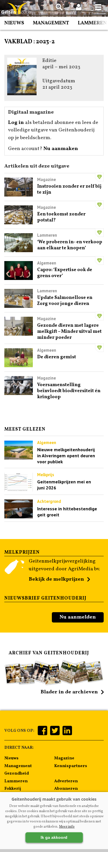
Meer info (67, 826)
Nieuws (14, 23)
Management (51, 23)
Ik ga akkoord (54, 837)
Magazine (64, 758)
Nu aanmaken (60, 148)
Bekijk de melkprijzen (56, 579)
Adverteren (66, 781)
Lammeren (92, 23)
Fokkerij (12, 788)
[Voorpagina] (17, 8)
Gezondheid (16, 773)
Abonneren (66, 788)
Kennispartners (70, 766)
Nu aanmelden (78, 617)
